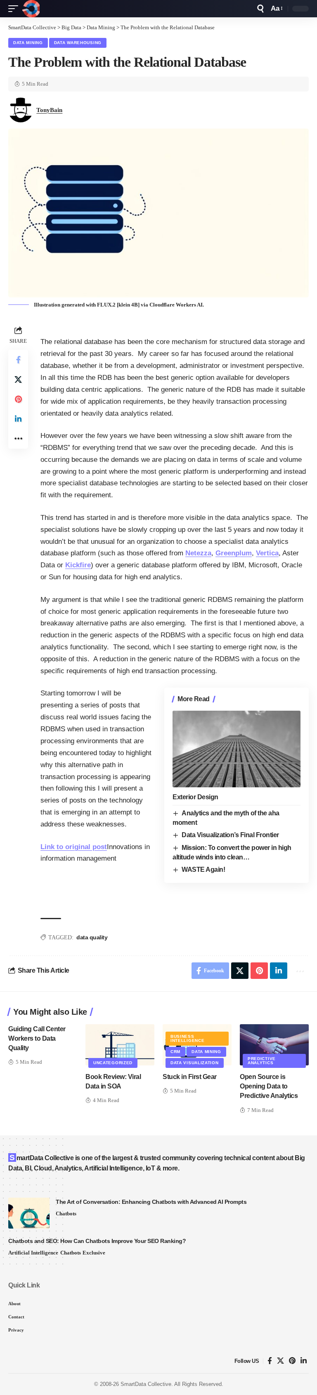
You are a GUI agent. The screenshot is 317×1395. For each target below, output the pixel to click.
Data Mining (28, 42)
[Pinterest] (292, 1361)
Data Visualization (194, 1062)
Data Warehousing (78, 42)
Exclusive (94, 1253)
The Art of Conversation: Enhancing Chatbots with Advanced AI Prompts (151, 1201)
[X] (280, 1361)
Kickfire (78, 565)
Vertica (267, 553)
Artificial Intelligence (33, 1253)
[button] (15, 8)
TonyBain (49, 110)
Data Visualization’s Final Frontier (230, 834)
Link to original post (73, 847)
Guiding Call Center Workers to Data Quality (37, 1038)
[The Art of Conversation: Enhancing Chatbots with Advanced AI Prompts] (29, 1213)
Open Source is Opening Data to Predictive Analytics (269, 1086)
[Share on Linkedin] (18, 419)
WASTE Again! (203, 869)
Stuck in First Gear (190, 1076)
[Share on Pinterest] (18, 399)
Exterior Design (195, 796)
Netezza (198, 553)
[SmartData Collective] (31, 8)
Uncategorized (112, 1062)
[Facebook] (269, 1361)
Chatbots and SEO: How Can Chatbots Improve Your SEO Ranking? (97, 1241)
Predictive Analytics (262, 1060)
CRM (175, 1051)
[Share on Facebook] (18, 360)
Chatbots (66, 1213)
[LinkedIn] (303, 1361)
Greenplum (233, 553)
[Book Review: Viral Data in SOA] (119, 1044)
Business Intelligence (187, 1038)
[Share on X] (18, 379)
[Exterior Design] (236, 749)
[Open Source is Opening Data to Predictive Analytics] (274, 1044)
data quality (91, 937)
